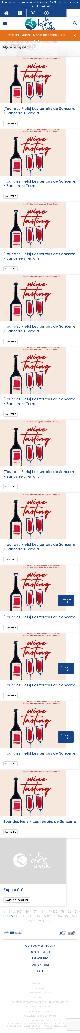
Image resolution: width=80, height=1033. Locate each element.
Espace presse (40, 952)
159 (39, 916)
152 (69, 911)
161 (53, 916)
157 (25, 916)
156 (18, 916)
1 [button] (34, 40)
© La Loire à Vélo (40, 983)
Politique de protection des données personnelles (40, 1002)
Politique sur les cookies (40, 1007)
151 (62, 911)
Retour (4, 911)
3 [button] (38, 40)
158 (32, 916)
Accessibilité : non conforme (40, 1016)
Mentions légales (40, 993)
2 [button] (36, 40)
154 (3, 916)
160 (46, 916)
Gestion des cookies (40, 1011)
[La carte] (20, 13)
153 (76, 911)
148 (40, 911)
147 (33, 911)
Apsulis (40, 988)
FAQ (40, 971)
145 (19, 911)
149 (48, 911)
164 (74, 916)
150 (55, 911)
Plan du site (40, 997)
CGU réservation (40, 1021)
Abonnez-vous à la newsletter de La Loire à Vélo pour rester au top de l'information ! (40, 4)
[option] (37, 35)
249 (41, 921)
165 (29, 921)
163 (67, 916)
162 (60, 916)
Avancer (49, 920)
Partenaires (40, 964)
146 (26, 911)
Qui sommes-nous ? (40, 945)
